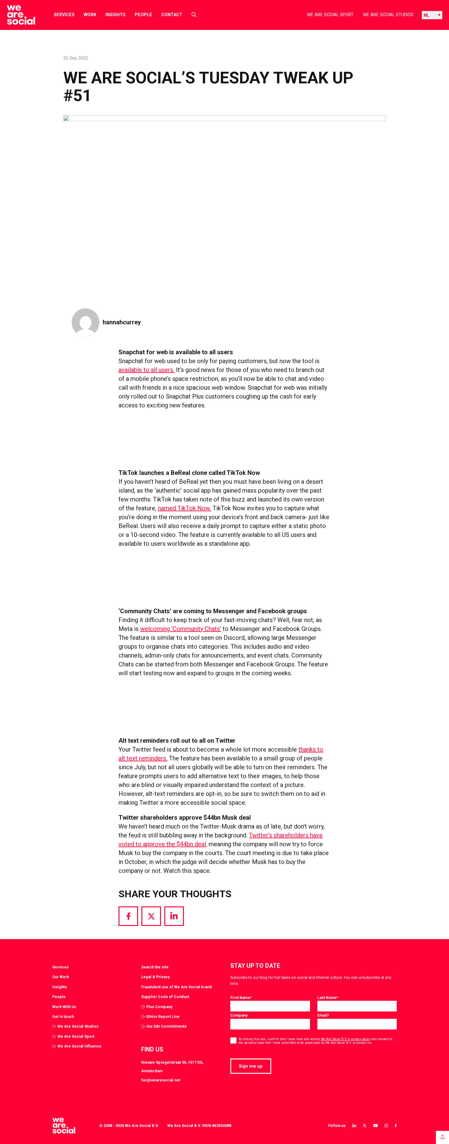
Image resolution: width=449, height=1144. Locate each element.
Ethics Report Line (163, 1016)
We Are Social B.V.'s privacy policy (345, 1039)
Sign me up (251, 1066)
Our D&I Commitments (166, 1026)
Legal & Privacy (155, 977)
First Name (241, 997)
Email (323, 1015)
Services (64, 14)
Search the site (155, 967)
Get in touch (63, 1016)
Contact (171, 14)
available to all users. (146, 369)
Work (90, 14)
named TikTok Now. (184, 508)
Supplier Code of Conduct (165, 996)
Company (238, 1015)
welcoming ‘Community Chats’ (180, 628)
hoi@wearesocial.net (160, 1080)
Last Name (327, 997)
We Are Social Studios (388, 14)
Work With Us (64, 1006)
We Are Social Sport (330, 14)
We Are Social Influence (79, 1046)
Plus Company (159, 1006)
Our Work (60, 977)
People (143, 14)
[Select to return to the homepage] (16, 15)
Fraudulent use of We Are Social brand (176, 987)
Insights (115, 14)
